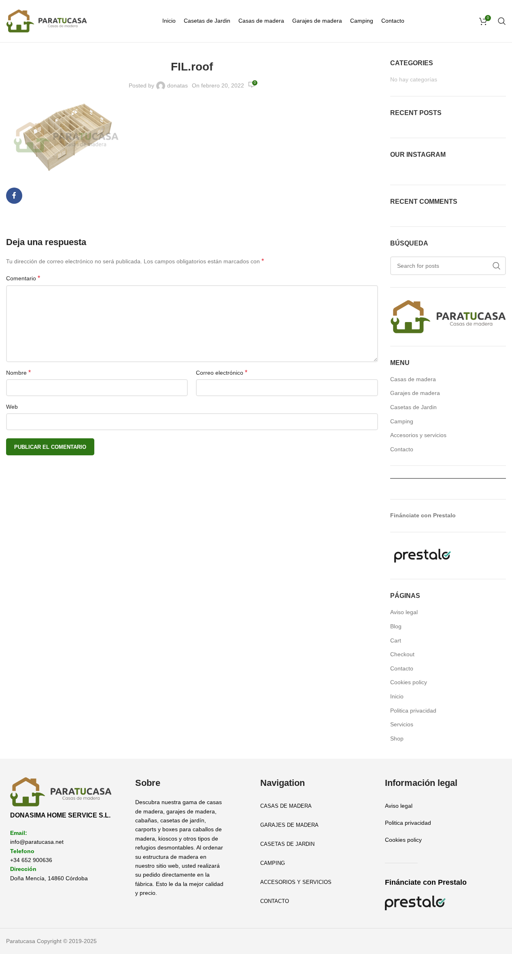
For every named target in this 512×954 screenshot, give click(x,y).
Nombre (18, 372)
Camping (401, 421)
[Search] (502, 21)
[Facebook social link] (14, 196)
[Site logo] (46, 20)
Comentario (23, 278)
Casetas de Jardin (413, 407)
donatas (177, 85)
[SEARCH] (496, 265)
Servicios (401, 724)
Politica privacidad (413, 710)
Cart (395, 640)
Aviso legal (404, 612)
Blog (396, 626)
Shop (397, 738)
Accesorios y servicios (418, 435)
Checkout (402, 654)
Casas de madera (413, 379)
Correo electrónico (221, 372)
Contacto (401, 449)
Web (12, 406)
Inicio (397, 696)
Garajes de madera (415, 393)
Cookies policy (408, 682)
